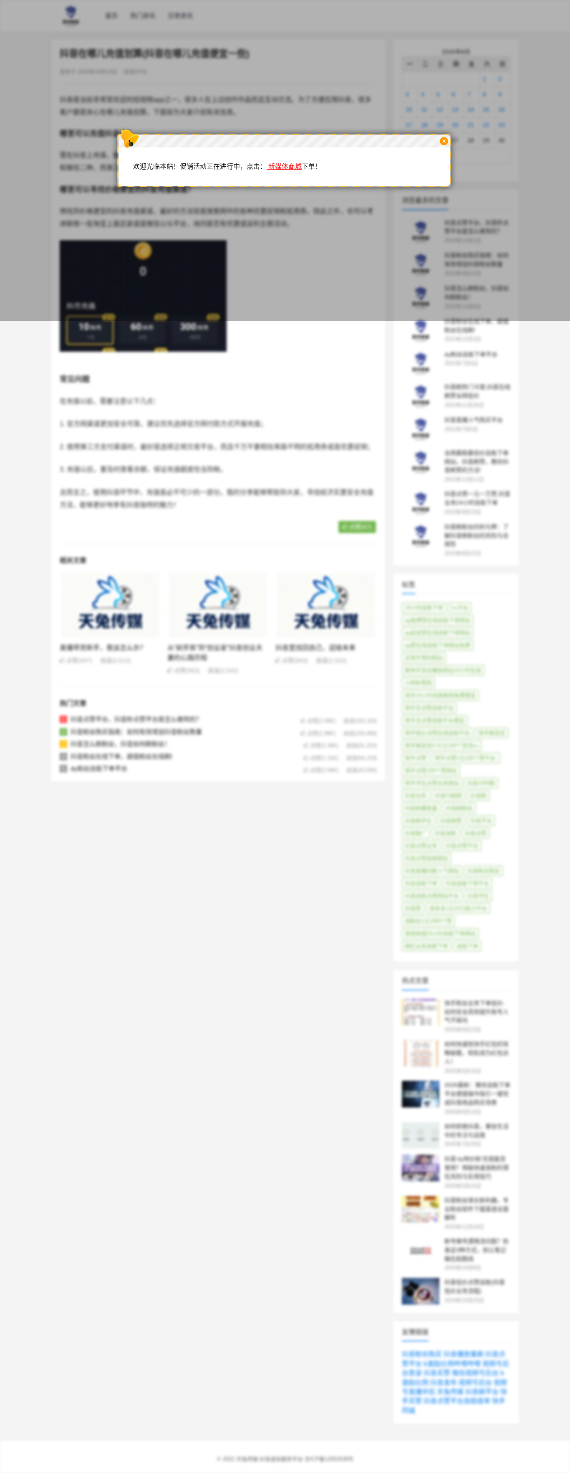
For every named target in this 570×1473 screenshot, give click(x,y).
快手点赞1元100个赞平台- (466, 758)
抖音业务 (415, 795)
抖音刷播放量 (421, 808)
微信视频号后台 (475, 1372)
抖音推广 (415, 833)
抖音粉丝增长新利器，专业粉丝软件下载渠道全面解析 (476, 1209)
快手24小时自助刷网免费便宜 (440, 695)
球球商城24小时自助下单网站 (440, 933)
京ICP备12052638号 (329, 1459)
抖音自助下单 (421, 883)
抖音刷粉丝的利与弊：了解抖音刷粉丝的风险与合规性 (476, 535)
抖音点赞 (476, 833)
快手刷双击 (491, 733)
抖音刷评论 (418, 821)
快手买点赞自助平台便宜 (434, 720)
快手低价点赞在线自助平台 (437, 733)
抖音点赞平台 (462, 846)
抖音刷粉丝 (459, 808)
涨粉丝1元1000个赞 (428, 921)
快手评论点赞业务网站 (432, 783)
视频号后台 (475, 1382)
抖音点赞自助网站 (426, 858)
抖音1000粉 (481, 783)
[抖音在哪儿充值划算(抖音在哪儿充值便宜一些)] (143, 357)
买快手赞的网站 (424, 658)
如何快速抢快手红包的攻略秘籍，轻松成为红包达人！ (476, 1053)
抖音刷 (478, 795)
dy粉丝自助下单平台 (99, 768)
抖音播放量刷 (464, 1354)
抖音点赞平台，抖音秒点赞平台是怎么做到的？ (136, 719)
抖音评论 (478, 896)
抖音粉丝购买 (483, 871)
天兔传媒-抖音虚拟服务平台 (269, 1459)
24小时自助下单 (424, 607)
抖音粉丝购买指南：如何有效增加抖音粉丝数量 (136, 731)
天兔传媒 (450, 1391)
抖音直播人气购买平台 (473, 420)
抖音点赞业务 (421, 846)
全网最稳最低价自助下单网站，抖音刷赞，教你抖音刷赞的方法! (476, 462)
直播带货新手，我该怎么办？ (103, 647)
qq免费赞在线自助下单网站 (437, 620)
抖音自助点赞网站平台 (432, 896)
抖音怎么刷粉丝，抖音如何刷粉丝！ (121, 743)
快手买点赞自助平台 (429, 708)
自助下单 (467, 946)
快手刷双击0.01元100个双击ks (442, 745)
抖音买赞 (437, 1372)
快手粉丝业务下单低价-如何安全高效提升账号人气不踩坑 (476, 1012)
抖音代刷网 (448, 795)
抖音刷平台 (482, 1391)
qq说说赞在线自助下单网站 (437, 633)
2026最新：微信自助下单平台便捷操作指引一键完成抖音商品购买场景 (477, 1094)
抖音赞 (413, 908)
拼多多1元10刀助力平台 (458, 908)
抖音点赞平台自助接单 (457, 1400)
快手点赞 (415, 758)
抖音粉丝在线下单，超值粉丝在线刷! (121, 756)
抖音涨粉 (446, 833)
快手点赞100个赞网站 (431, 770)
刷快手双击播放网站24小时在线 (443, 670)
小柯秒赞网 (418, 683)
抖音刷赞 (451, 821)
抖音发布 (443, 1382)
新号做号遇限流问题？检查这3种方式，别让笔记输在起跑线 (476, 1250)
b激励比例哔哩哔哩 (452, 1363)
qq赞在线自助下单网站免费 (437, 645)
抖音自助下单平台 (467, 883)
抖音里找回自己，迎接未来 (315, 647)
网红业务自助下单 (426, 946)
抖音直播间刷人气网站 (432, 871)
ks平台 (459, 607)
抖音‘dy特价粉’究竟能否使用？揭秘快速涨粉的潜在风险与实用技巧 (476, 1168)
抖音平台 (481, 821)
